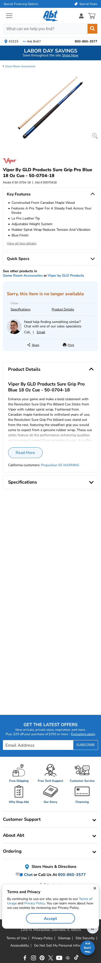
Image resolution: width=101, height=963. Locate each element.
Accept (50, 918)
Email (41, 332)
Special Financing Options (21, 4)
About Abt (13, 835)
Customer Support (22, 819)
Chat (28, 874)
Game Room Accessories (20, 66)
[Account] (81, 15)
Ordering (12, 851)
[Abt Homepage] (50, 16)
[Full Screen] (95, 136)
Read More (25, 452)
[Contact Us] (14, 333)
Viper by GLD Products (66, 275)
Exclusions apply (83, 734)
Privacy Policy (34, 903)
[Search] (92, 29)
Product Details (63, 309)
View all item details (21, 243)
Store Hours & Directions (53, 866)
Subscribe (85, 745)
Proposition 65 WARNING (60, 465)
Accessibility (19, 945)
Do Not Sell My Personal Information (62, 945)
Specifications (20, 309)
